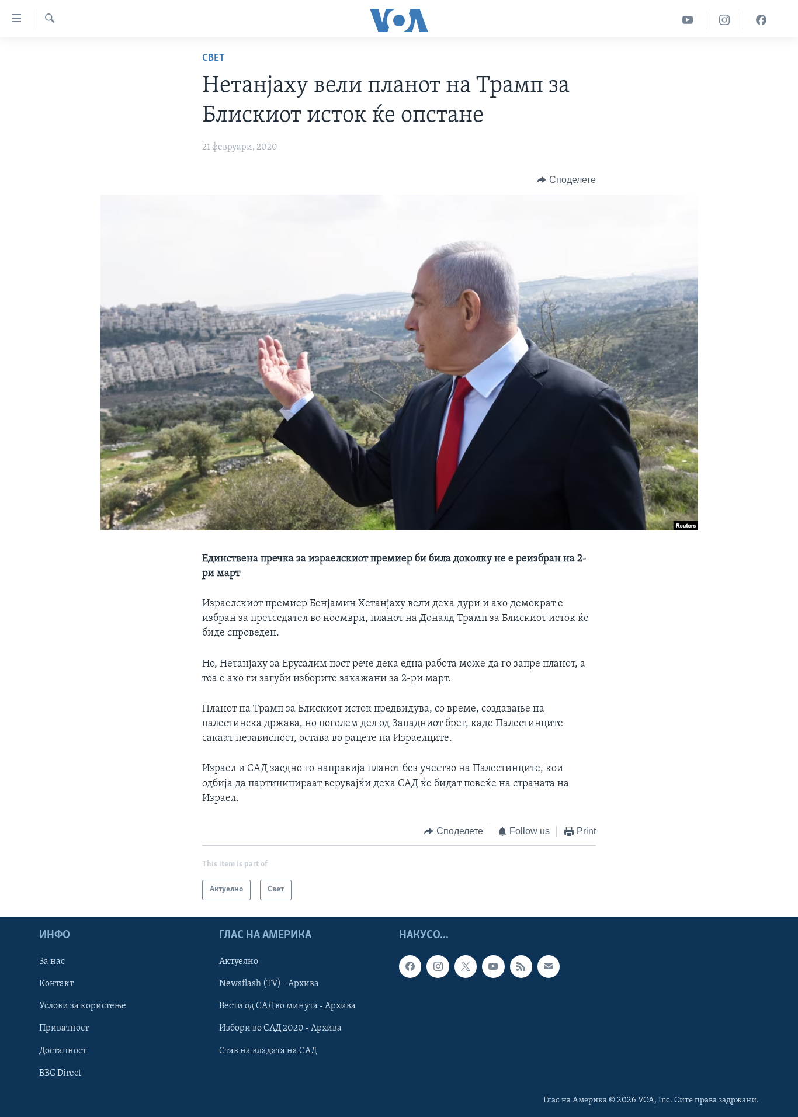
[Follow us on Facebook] (410, 966)
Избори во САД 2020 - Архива (280, 1028)
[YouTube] (687, 20)
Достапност (62, 1050)
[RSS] (521, 966)
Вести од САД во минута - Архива (287, 1006)
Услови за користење (82, 1006)
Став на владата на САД (268, 1050)
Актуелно (238, 961)
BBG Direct (60, 1072)
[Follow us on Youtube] (493, 966)
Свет (213, 58)
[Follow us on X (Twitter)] (465, 966)
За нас (52, 961)
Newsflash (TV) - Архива (269, 983)
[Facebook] (761, 20)
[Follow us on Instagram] (437, 966)
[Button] (566, 180)
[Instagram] (724, 20)
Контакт (56, 983)
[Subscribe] (548, 966)
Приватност (64, 1028)
